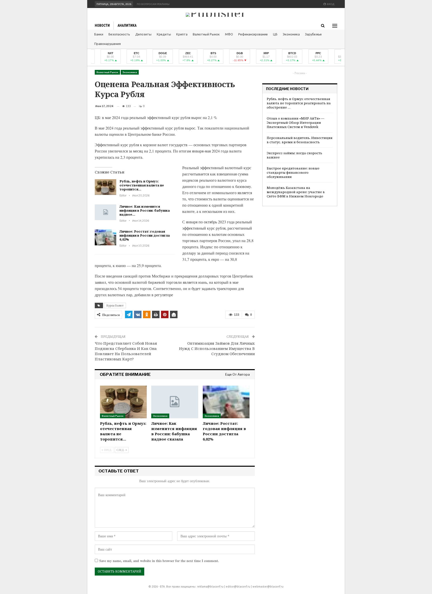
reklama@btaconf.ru (210, 586)
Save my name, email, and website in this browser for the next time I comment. (159, 560)
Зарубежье (313, 34)
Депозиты (143, 34)
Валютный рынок (206, 34)
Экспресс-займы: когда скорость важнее (294, 155)
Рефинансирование (253, 34)
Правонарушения (107, 43)
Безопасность (119, 34)
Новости (102, 25)
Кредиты (164, 34)
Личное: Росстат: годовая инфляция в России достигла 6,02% (145, 235)
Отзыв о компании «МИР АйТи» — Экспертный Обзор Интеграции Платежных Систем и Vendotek (295, 122)
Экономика (291, 34)
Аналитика (127, 25)
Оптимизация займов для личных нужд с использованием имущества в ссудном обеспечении (217, 348)
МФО (229, 34)
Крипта (182, 34)
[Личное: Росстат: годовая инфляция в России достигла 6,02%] (105, 237)
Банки (98, 34)
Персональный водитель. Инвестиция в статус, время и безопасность (299, 140)
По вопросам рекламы (153, 4)
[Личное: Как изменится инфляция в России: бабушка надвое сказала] (105, 212)
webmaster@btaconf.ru (268, 586)
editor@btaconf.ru (238, 586)
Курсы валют (115, 305)
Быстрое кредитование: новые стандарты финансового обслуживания (293, 172)
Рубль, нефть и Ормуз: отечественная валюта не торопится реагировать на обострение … (299, 103)
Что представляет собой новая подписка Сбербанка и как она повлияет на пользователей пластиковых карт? (126, 351)
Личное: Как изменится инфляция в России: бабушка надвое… (145, 210)
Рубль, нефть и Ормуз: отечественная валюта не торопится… (142, 185)
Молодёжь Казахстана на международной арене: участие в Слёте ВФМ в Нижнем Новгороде (296, 191)
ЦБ (275, 34)
